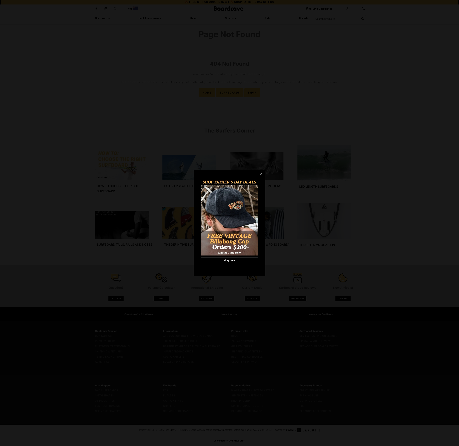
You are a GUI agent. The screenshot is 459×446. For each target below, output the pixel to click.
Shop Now (229, 260)
